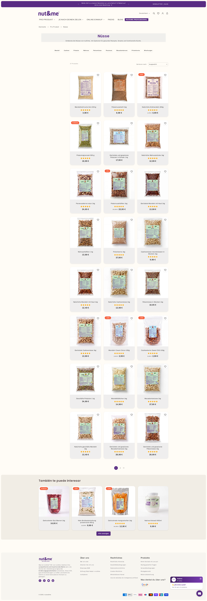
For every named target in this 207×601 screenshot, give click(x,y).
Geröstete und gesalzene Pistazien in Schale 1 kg (119, 156)
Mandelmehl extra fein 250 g (85, 107)
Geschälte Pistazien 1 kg (85, 398)
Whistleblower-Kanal (117, 574)
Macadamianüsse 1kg (153, 398)
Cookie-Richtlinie (116, 571)
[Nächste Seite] (123, 468)
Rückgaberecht (146, 571)
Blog (166, 4)
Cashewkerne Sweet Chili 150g (152, 350)
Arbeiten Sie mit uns (87, 565)
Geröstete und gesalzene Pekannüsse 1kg (152, 448)
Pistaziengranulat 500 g (85, 155)
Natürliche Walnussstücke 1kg (153, 155)
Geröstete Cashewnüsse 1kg (85, 350)
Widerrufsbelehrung (147, 574)
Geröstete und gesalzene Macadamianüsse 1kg (119, 448)
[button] (154, 13)
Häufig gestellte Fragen (149, 565)
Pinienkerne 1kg (119, 252)
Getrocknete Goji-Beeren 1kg (54, 520)
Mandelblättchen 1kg (119, 398)
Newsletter (158, 4)
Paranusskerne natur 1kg (85, 203)
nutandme (47, 594)
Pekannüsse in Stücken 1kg (153, 302)
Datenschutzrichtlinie (117, 568)
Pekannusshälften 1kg (119, 203)
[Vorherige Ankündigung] (78, 4)
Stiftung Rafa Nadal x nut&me (90, 571)
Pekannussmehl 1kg (119, 107)
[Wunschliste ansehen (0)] (158, 13)
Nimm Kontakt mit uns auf (149, 561)
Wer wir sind (84, 561)
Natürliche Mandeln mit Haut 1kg (85, 302)
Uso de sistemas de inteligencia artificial (124, 578)
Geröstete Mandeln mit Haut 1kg (153, 203)
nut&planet (84, 574)
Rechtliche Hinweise (117, 561)
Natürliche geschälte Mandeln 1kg (85, 448)
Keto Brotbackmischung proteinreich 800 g (87, 521)
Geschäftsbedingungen (118, 565)
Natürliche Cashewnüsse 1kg (119, 302)
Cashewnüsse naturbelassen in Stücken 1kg (153, 253)
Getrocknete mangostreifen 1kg (120, 520)
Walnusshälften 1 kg (85, 252)
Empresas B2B (85, 568)
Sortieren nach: (141, 64)
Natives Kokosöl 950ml (153, 520)
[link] (103, 533)
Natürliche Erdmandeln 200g (153, 107)
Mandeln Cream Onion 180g (119, 350)
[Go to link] (145, 584)
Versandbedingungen (148, 568)
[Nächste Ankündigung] (128, 4)
